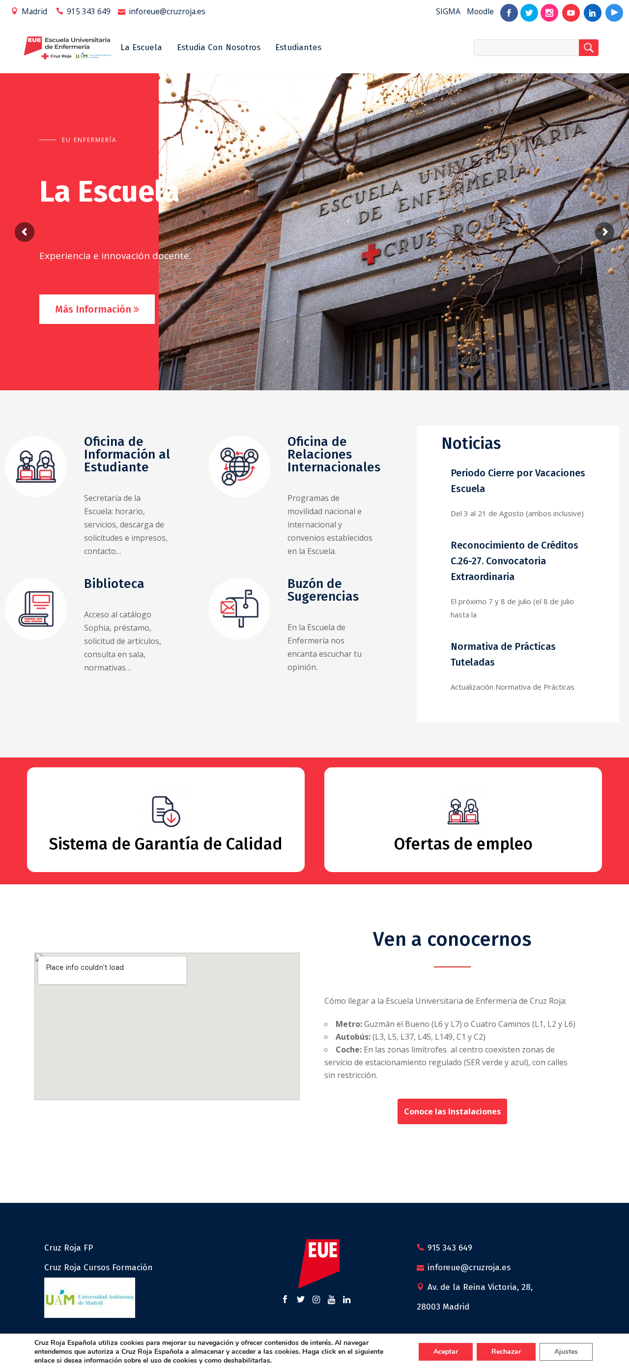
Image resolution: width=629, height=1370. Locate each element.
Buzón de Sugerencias (323, 590)
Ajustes (566, 1351)
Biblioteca (114, 583)
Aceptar (445, 1351)
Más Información (97, 309)
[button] (452, 1111)
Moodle (480, 11)
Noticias (471, 443)
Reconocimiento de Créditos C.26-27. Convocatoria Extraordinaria (514, 561)
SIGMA (448, 11)
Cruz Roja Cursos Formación (98, 1267)
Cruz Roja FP (68, 1248)
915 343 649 (89, 11)
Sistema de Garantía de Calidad (166, 844)
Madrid (34, 11)
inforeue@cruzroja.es (167, 11)
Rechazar (506, 1351)
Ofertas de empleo (463, 844)
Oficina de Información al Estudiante (127, 454)
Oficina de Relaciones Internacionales (333, 454)
